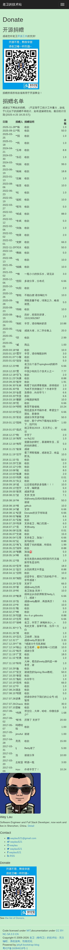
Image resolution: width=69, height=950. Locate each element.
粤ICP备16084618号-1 (15, 948)
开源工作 (22, 36)
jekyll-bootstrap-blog (28, 944)
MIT (29, 930)
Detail (31, 825)
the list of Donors (14, 918)
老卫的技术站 (12, 4)
